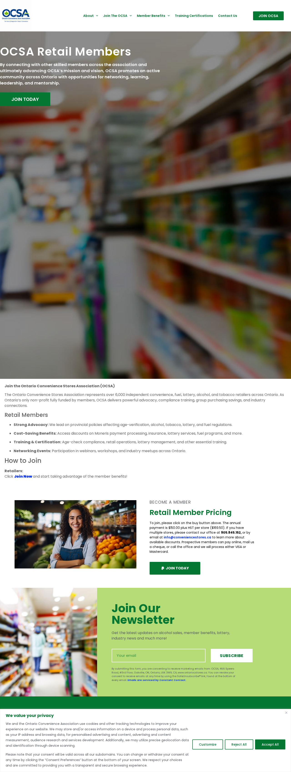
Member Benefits (151, 15)
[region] (145, 740)
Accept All (270, 744)
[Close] (286, 713)
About (88, 15)
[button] (175, 568)
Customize (207, 744)
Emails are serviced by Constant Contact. (157, 680)
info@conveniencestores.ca (187, 537)
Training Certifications (194, 15)
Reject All (239, 744)
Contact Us (227, 15)
